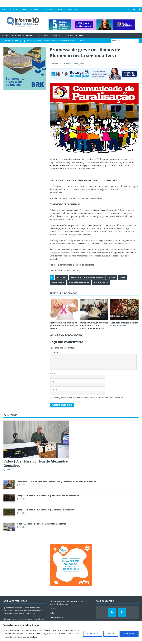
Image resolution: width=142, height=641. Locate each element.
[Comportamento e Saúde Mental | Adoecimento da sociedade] (9, 498)
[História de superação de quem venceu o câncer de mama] (64, 309)
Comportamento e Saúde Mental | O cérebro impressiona (45, 509)
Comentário (55, 352)
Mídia (52, 613)
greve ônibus (58, 282)
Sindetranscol (101, 282)
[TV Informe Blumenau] (112, 612)
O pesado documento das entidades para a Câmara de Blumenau (94, 325)
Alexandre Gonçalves (75, 63)
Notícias (43, 35)
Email (52, 381)
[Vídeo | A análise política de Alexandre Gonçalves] (36, 439)
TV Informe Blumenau (22, 35)
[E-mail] (134, 9)
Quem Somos (49, 9)
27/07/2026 (22, 527)
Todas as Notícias (9, 9)
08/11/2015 (57, 63)
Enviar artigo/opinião (30, 9)
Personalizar (92, 633)
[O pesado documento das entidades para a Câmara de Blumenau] (94, 309)
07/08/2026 (22, 499)
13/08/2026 (10, 469)
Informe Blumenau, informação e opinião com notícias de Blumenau (69, 602)
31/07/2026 (22, 513)
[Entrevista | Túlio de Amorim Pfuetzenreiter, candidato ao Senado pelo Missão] (9, 484)
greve (122, 277)
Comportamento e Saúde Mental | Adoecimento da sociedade (48, 495)
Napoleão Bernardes (79, 282)
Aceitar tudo (129, 633)
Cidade (53, 608)
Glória (111, 277)
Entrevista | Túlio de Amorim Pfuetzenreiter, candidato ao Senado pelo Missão (56, 481)
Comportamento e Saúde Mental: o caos (124, 324)
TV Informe (10, 415)
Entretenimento (56, 617)
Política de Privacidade (68, 9)
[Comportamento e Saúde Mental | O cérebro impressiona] (9, 513)
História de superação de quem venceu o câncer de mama (64, 325)
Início (5, 35)
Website (53, 389)
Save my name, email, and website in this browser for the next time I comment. (88, 397)
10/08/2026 (22, 485)
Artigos (56, 35)
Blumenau (61, 277)
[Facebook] (128, 9)
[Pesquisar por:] (125, 40)
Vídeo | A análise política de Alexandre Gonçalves (35, 463)
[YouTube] (139, 9)
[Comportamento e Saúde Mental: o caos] (124, 309)
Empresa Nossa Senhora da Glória (87, 277)
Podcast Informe (74, 35)
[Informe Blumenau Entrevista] (122, 612)
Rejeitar (110, 633)
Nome (52, 373)
